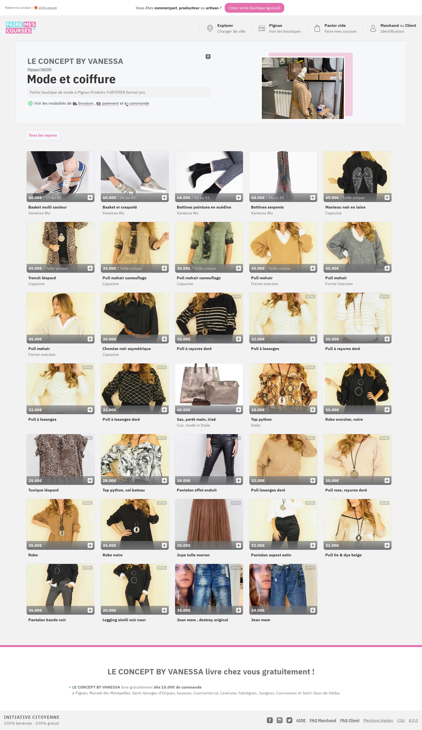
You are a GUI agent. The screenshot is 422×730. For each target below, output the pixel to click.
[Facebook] (270, 720)
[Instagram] (280, 720)
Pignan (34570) (40, 69)
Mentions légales (378, 720)
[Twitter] (289, 720)
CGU (401, 720)
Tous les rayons (43, 135)
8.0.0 (413, 720)
